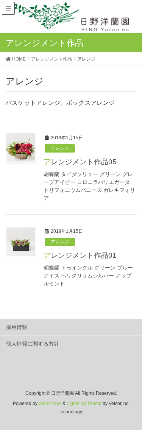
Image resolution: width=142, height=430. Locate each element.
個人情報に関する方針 (32, 344)
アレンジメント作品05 (80, 162)
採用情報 (16, 327)
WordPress (50, 403)
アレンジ (60, 148)
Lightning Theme (84, 403)
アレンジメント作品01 (80, 255)
